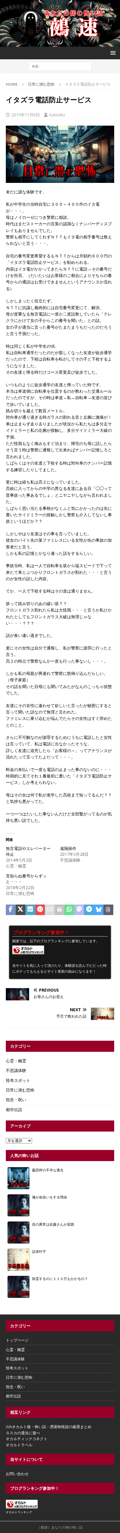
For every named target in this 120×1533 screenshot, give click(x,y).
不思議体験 (16, 1070)
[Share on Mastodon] (79, 910)
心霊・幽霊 (16, 1060)
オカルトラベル (19, 1444)
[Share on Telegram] (89, 910)
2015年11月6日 (25, 114)
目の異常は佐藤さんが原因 (53, 1224)
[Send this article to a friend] (50, 910)
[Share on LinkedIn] (30, 910)
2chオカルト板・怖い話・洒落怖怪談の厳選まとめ (48, 1426)
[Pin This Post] (40, 910)
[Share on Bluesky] (99, 910)
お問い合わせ (17, 1473)
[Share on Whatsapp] (69, 910)
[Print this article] (60, 910)
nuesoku (57, 114)
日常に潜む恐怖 (20, 1090)
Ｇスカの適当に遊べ (23, 1432)
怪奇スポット (18, 1080)
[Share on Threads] (108, 910)
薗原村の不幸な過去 (47, 1169)
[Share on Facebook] (11, 910)
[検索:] (60, 66)
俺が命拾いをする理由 (49, 1197)
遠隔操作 (68, 848)
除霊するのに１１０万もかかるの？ (60, 1278)
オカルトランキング (26, 958)
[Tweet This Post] (21, 910)
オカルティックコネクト (26, 1438)
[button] (112, 52)
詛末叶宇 (39, 1251)
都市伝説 (14, 1109)
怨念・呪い (16, 1099)
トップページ (17, 1340)
